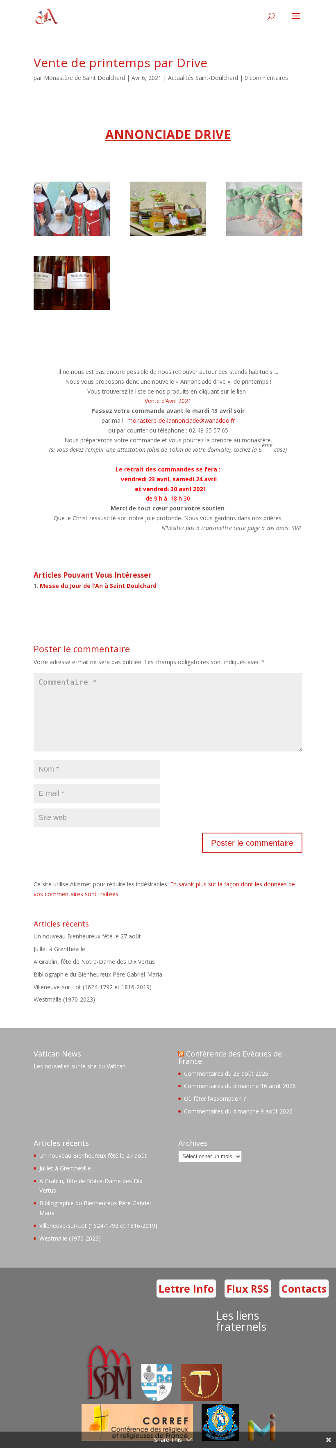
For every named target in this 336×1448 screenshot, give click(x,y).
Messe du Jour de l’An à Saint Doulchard (98, 586)
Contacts (304, 1288)
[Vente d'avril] (168, 235)
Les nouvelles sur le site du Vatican (80, 1066)
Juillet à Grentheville (59, 949)
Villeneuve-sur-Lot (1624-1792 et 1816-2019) (93, 987)
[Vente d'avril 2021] (264, 235)
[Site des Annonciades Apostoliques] (156, 1399)
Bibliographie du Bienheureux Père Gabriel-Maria (98, 974)
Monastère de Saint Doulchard (84, 78)
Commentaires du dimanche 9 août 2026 (238, 1111)
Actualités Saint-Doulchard (203, 78)
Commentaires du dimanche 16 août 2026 (240, 1086)
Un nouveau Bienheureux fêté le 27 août (87, 936)
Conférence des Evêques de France (230, 1057)
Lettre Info (186, 1288)
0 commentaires (266, 78)
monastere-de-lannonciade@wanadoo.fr (181, 420)
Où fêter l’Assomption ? (215, 1098)
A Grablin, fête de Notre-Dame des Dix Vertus (94, 961)
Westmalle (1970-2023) (64, 999)
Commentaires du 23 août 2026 (226, 1073)
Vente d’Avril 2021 (168, 401)
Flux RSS (248, 1288)
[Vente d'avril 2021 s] (72, 310)
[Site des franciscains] (201, 1399)
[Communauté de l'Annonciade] (72, 235)
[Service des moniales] (108, 1399)
